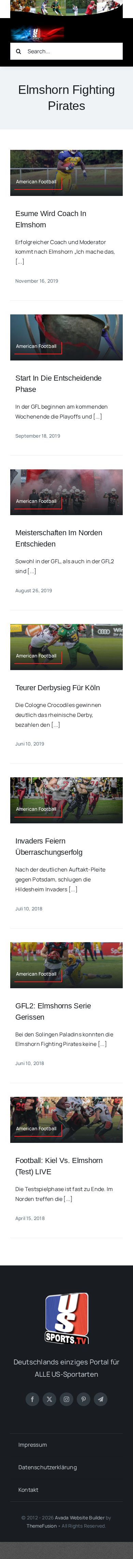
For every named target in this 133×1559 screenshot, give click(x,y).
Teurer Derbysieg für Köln (57, 687)
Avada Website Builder (79, 1517)
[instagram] (66, 1399)
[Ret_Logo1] (37, 27)
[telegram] (100, 1399)
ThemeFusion (41, 1525)
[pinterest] (83, 1399)
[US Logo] (66, 1295)
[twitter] (49, 1399)
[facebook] (32, 1399)
